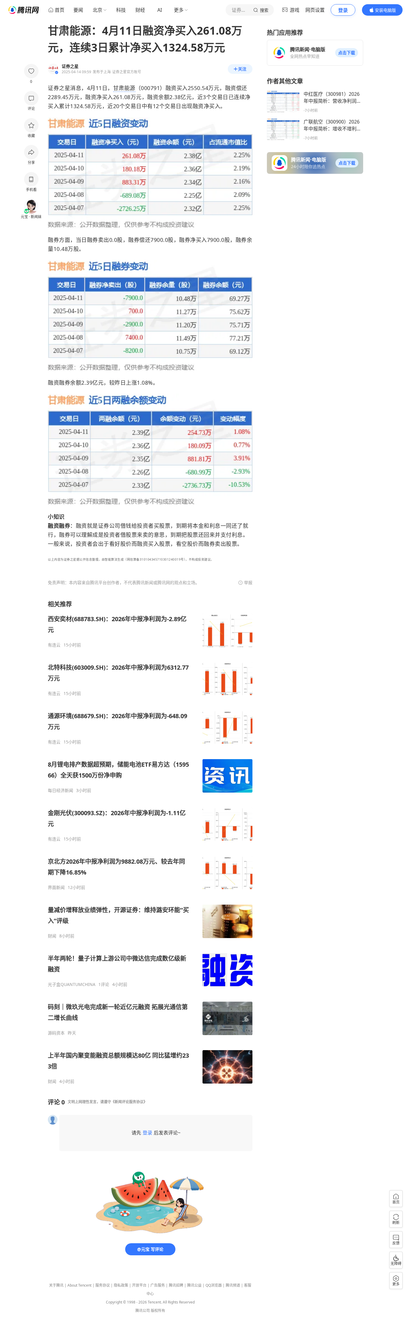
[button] (346, 52)
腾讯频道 (233, 1285)
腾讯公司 (142, 1310)
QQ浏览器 (214, 1285)
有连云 (54, 645)
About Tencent (79, 1285)
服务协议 (102, 1285)
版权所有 (158, 1310)
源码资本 (56, 1033)
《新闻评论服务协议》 (129, 1101)
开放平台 (139, 1285)
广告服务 (157, 1285)
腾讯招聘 (176, 1285)
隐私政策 (121, 1285)
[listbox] (150, 842)
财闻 (52, 936)
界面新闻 (56, 887)
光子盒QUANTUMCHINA (71, 984)
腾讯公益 (194, 1285)
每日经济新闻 (60, 790)
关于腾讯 (56, 1285)
